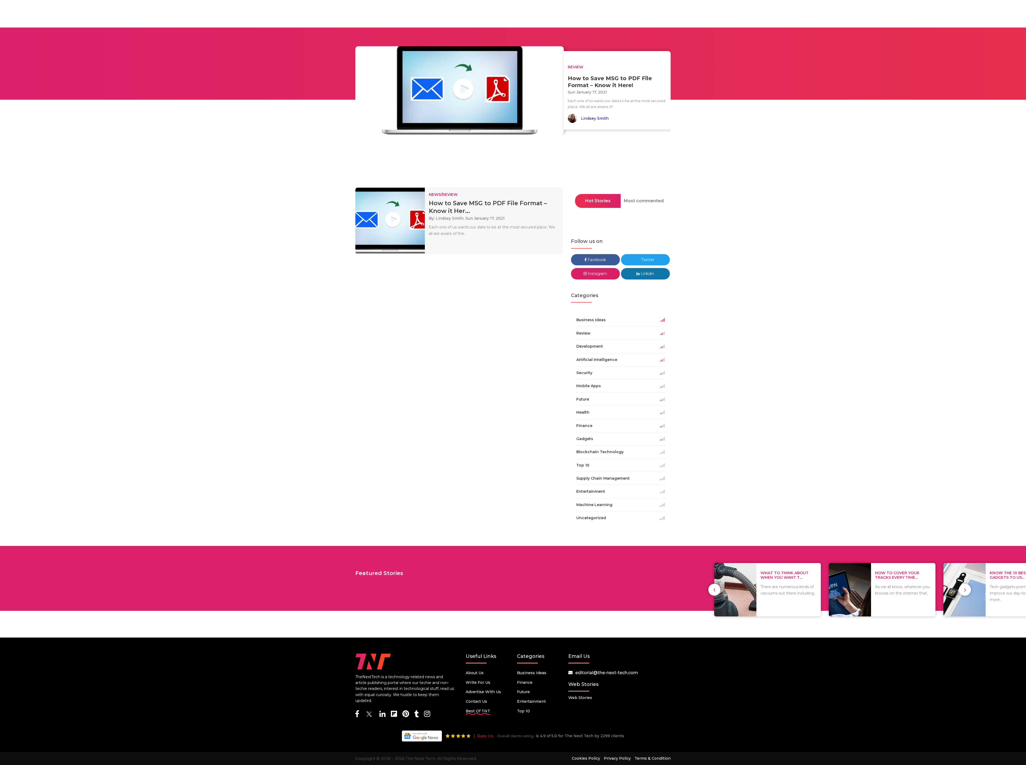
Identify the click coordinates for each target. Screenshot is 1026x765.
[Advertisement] (513, 162)
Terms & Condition (653, 758)
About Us (475, 672)
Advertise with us (483, 691)
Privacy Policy (617, 758)
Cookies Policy (586, 758)
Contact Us (476, 701)
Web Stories (580, 697)
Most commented (644, 200)
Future (523, 691)
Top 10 (523, 711)
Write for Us (478, 682)
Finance (525, 682)
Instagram (597, 273)
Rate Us (485, 736)
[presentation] (714, 590)
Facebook (596, 259)
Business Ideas (531, 672)
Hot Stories (598, 200)
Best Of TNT (478, 711)
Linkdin (647, 273)
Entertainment (531, 701)
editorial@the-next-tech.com (606, 672)
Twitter (647, 259)
